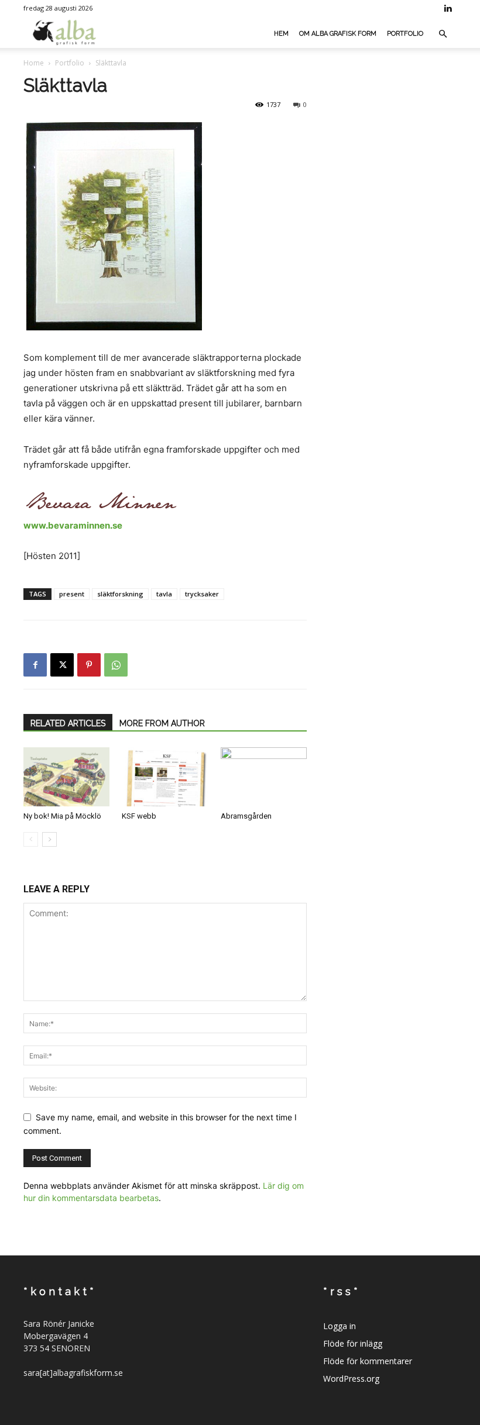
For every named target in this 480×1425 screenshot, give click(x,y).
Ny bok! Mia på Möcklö (62, 816)
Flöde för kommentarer (367, 1361)
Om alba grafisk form (337, 33)
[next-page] (49, 839)
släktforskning (120, 593)
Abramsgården (246, 816)
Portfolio (405, 33)
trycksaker (202, 593)
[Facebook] (35, 665)
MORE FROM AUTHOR (162, 723)
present (71, 593)
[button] (442, 34)
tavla (164, 593)
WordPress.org (351, 1378)
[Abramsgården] (264, 776)
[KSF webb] (165, 776)
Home (33, 63)
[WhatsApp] (116, 665)
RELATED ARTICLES (67, 723)
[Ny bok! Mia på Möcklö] (66, 776)
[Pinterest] (89, 665)
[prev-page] (30, 839)
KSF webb (139, 816)
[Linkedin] (448, 8)
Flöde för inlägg (352, 1343)
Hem (281, 33)
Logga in (339, 1325)
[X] (62, 665)
